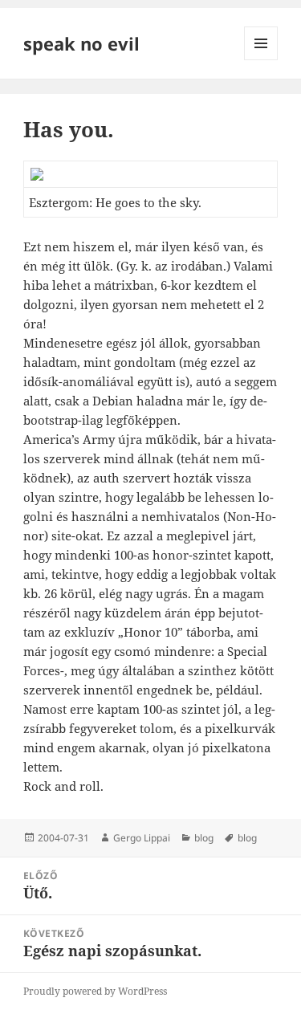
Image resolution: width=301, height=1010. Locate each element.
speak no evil (81, 43)
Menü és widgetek (261, 59)
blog (204, 838)
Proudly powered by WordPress (95, 991)
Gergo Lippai (141, 838)
